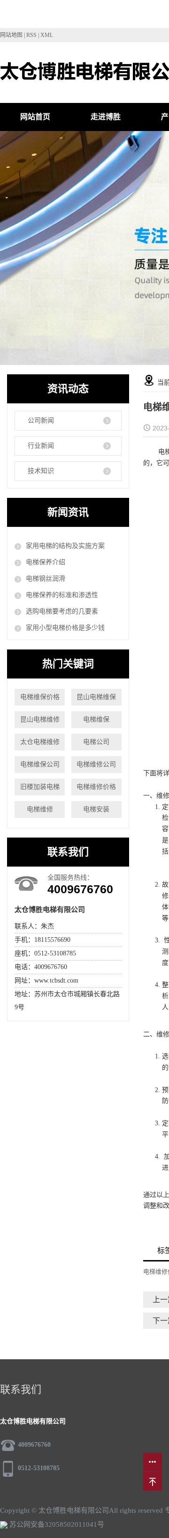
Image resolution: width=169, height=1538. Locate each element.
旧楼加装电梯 (40, 786)
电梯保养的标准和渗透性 (62, 594)
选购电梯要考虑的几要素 (62, 611)
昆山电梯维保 (96, 696)
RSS (31, 35)
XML (46, 35)
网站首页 (35, 117)
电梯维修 (40, 809)
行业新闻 (41, 445)
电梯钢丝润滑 (45, 578)
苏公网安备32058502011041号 (56, 1524)
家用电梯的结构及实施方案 (65, 545)
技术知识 (41, 470)
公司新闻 (41, 420)
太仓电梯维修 (40, 741)
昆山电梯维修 (40, 719)
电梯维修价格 (96, 786)
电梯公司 (96, 741)
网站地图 (11, 35)
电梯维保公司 (40, 764)
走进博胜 (106, 117)
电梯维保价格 (40, 696)
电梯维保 (96, 719)
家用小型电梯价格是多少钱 (65, 627)
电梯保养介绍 (45, 562)
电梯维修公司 (96, 764)
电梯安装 (96, 809)
